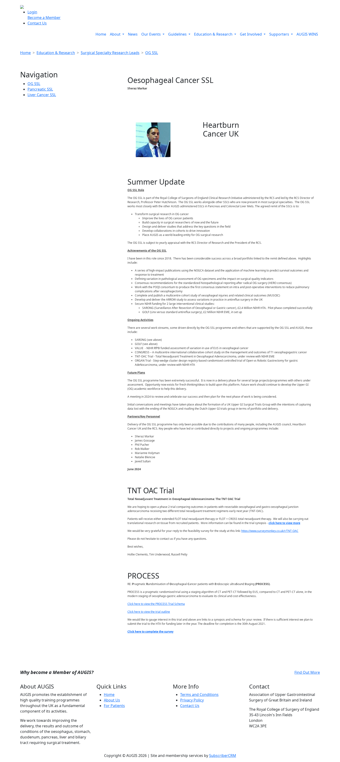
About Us (112, 700)
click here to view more (284, 523)
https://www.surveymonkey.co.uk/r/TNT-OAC (269, 531)
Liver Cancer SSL (42, 94)
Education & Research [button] (213, 34)
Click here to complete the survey (150, 632)
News (133, 34)
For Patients (114, 705)
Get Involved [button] (251, 34)
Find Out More (307, 672)
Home (101, 34)
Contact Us (37, 23)
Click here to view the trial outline (148, 612)
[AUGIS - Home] (22, 6)
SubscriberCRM (222, 755)
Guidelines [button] (178, 34)
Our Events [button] (151, 34)
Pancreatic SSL (40, 89)
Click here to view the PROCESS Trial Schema (156, 604)
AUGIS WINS (307, 34)
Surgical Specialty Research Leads (110, 52)
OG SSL (151, 52)
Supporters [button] (279, 34)
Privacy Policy (192, 700)
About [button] (115, 34)
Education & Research (56, 52)
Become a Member (44, 17)
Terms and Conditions (199, 694)
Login (32, 12)
